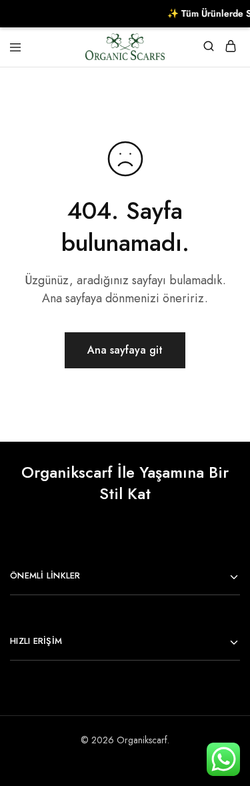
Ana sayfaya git (125, 350)
